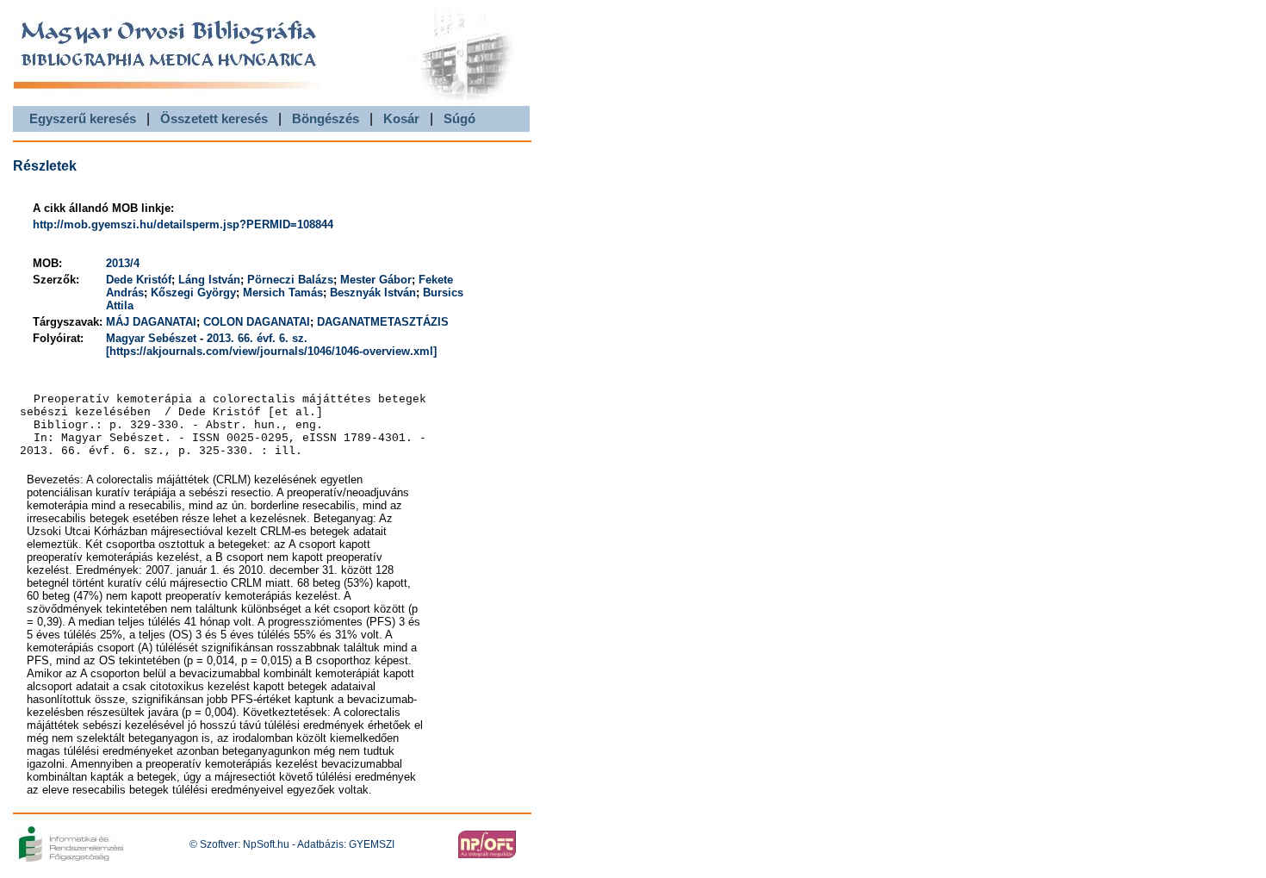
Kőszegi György (193, 292)
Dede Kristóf (138, 279)
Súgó (459, 118)
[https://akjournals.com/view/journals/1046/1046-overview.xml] (271, 351)
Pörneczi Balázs (290, 279)
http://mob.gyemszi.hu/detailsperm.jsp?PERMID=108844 (183, 224)
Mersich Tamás (283, 292)
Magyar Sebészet (151, 338)
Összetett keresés (214, 118)
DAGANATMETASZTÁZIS (383, 321)
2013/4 (123, 263)
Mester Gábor (376, 279)
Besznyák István (373, 292)
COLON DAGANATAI (256, 321)
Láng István (209, 279)
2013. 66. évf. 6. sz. (257, 338)
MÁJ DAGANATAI (151, 321)
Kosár (401, 118)
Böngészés (325, 118)
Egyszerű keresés (82, 118)
